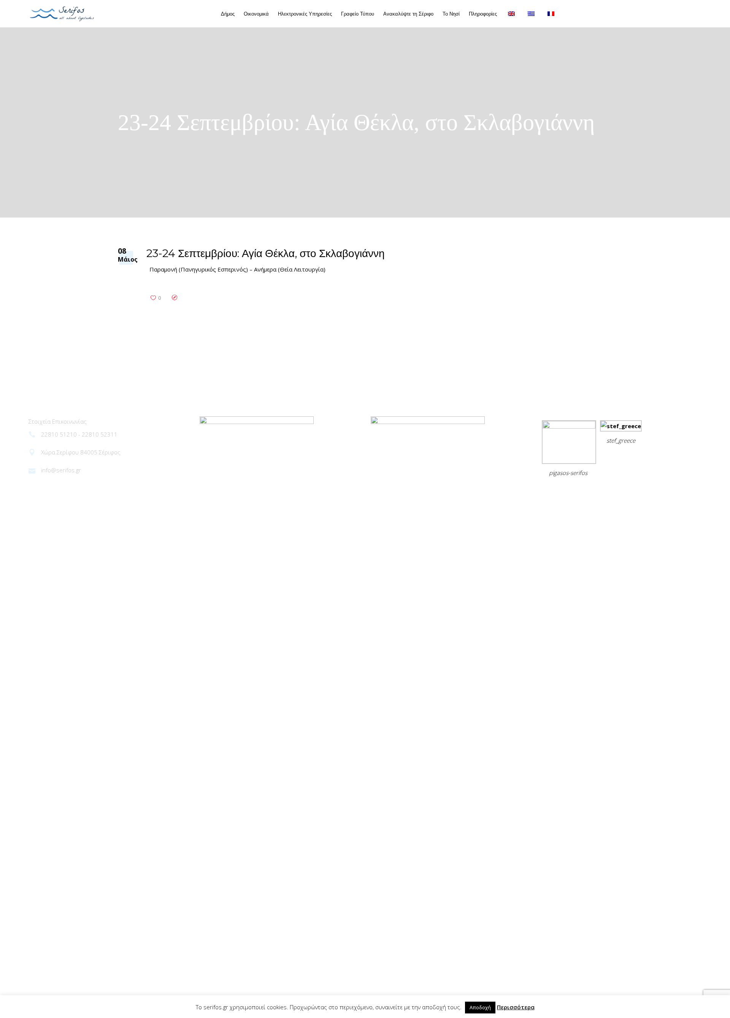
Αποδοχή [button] (480, 1007)
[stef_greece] (621, 426)
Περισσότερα (516, 1007)
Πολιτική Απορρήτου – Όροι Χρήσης (594, 491)
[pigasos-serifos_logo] (569, 426)
